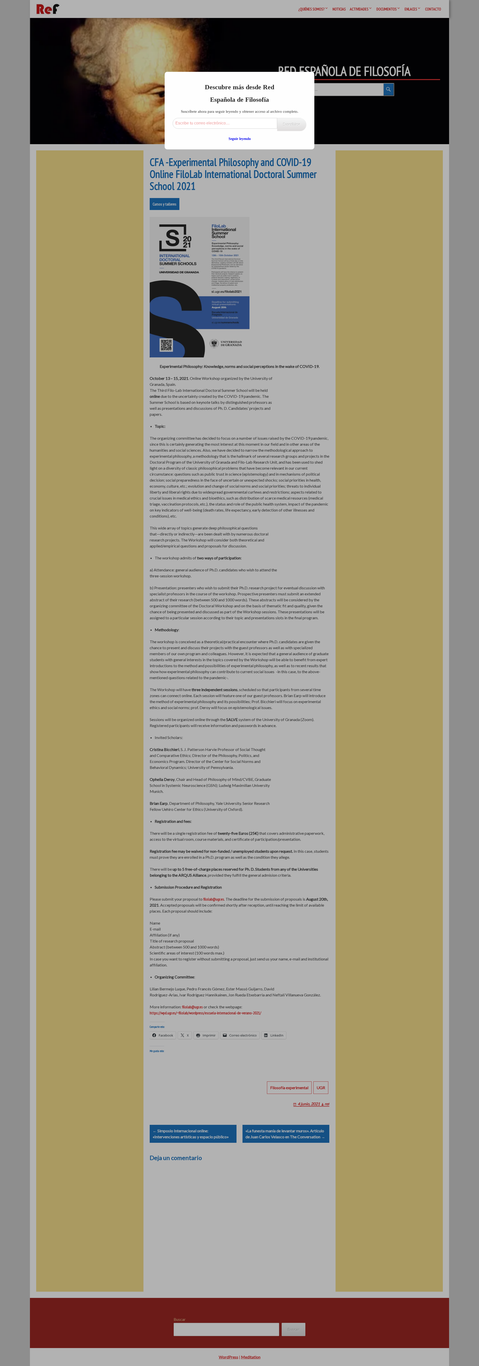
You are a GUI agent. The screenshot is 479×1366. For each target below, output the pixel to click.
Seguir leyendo (240, 139)
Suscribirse (291, 124)
